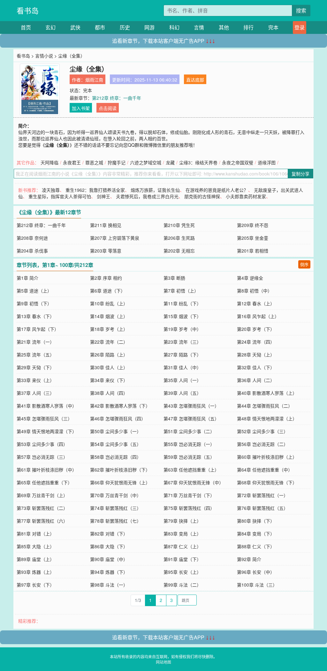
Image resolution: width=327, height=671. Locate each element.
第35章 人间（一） (182, 380)
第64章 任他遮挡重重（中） (265, 469)
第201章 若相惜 (252, 250)
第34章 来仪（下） (109, 380)
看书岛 (28, 10)
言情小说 (44, 55)
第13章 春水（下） (35, 316)
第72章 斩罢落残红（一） (262, 495)
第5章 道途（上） (34, 290)
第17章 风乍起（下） (38, 329)
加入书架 (81, 108)
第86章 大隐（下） (109, 546)
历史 (125, 27)
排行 (248, 27)
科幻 (174, 27)
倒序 (304, 264)
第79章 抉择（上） (182, 521)
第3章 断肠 (174, 278)
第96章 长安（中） (256, 572)
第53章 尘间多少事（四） (42, 444)
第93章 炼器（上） (35, 572)
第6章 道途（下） (107, 290)
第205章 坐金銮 (252, 238)
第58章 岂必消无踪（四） (115, 457)
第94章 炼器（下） (109, 572)
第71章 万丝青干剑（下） (189, 495)
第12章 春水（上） (256, 303)
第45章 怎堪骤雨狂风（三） (44, 418)
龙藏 (170, 162)
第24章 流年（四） (256, 342)
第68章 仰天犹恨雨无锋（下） (267, 482)
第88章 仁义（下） (256, 546)
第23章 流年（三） (182, 342)
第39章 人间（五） (182, 393)
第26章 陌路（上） (109, 354)
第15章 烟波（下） (182, 316)
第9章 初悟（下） (34, 303)
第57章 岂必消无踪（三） (42, 457)
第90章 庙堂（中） (109, 559)
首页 (26, 27)
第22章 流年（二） (109, 342)
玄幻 (50, 27)
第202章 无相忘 (179, 250)
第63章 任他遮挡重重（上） (191, 469)
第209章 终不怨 (252, 225)
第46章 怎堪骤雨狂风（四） (118, 418)
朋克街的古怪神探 (202, 196)
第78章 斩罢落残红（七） (115, 521)
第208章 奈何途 (32, 238)
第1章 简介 (27, 278)
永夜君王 (72, 162)
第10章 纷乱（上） (109, 303)
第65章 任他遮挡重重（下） (44, 482)
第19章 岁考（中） (182, 329)
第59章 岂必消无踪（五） (189, 457)
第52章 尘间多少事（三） (262, 431)
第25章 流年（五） (35, 354)
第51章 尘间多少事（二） (189, 431)
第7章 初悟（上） (181, 290)
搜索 (301, 10)
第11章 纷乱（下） (182, 303)
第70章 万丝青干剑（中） (115, 495)
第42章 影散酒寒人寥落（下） (120, 405)
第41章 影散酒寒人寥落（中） (47, 405)
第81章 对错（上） (35, 533)
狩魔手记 (116, 162)
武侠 (75, 27)
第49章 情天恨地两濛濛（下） (47, 431)
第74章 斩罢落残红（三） (115, 508)
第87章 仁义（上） (182, 546)
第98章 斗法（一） (109, 584)
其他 (224, 27)
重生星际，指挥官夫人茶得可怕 (59, 196)
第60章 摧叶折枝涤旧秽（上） (267, 457)
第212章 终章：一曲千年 (116, 98)
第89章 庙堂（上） (35, 559)
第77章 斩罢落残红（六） (42, 521)
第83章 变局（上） (182, 533)
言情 (199, 27)
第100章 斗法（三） (257, 584)
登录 (299, 27)
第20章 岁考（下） (256, 329)
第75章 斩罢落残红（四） (189, 508)
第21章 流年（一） (35, 342)
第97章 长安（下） (35, 584)
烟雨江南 (94, 79)
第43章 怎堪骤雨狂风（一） (191, 405)
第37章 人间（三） (35, 393)
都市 (100, 27)
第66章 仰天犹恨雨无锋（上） (120, 482)
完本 (273, 27)
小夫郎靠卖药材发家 (246, 196)
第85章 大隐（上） (35, 546)
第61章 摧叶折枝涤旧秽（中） (47, 469)
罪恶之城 (94, 162)
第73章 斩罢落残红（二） (42, 508)
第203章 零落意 (105, 250)
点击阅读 (108, 108)
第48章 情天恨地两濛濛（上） (267, 418)
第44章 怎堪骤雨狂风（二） (265, 405)
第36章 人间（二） (256, 380)
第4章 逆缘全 (250, 278)
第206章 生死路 (179, 238)
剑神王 (103, 196)
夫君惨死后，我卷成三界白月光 (147, 196)
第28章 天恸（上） (256, 354)
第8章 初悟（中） (254, 290)
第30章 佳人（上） (109, 367)
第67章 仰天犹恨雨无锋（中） (194, 482)
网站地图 (163, 662)
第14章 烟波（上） (109, 316)
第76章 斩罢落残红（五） (262, 508)
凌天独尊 (51, 190)
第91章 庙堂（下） (182, 559)
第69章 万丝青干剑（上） (42, 495)
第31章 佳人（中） (182, 367)
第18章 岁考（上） (109, 329)
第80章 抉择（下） (256, 521)
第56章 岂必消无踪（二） (262, 444)
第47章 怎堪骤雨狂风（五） (191, 418)
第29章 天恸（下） (35, 367)
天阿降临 (49, 162)
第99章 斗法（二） (182, 584)
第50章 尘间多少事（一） (115, 431)
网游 (149, 27)
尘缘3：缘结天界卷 (198, 162)
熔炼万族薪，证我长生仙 (155, 190)
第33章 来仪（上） (35, 380)
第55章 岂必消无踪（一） (189, 444)
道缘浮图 (267, 162)
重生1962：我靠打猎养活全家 (95, 190)
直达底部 (195, 79)
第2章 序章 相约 (106, 278)
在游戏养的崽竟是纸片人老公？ (217, 190)
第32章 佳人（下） (256, 367)
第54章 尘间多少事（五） (115, 444)
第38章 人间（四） (109, 393)
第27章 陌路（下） (182, 354)
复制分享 (300, 173)
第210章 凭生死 (179, 225)
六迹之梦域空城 (145, 162)
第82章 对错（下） (109, 533)
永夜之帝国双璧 (237, 162)
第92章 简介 (249, 559)
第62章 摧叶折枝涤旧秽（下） (120, 469)
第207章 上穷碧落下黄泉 (114, 238)
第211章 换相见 (105, 225)
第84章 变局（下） (256, 533)
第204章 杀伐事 (32, 250)
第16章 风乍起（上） (258, 316)
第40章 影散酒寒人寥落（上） (267, 393)
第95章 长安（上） (182, 572)
